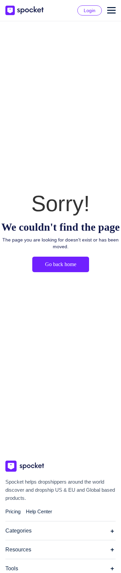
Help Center (39, 511)
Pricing (13, 511)
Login (89, 10)
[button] (111, 10)
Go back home (60, 264)
